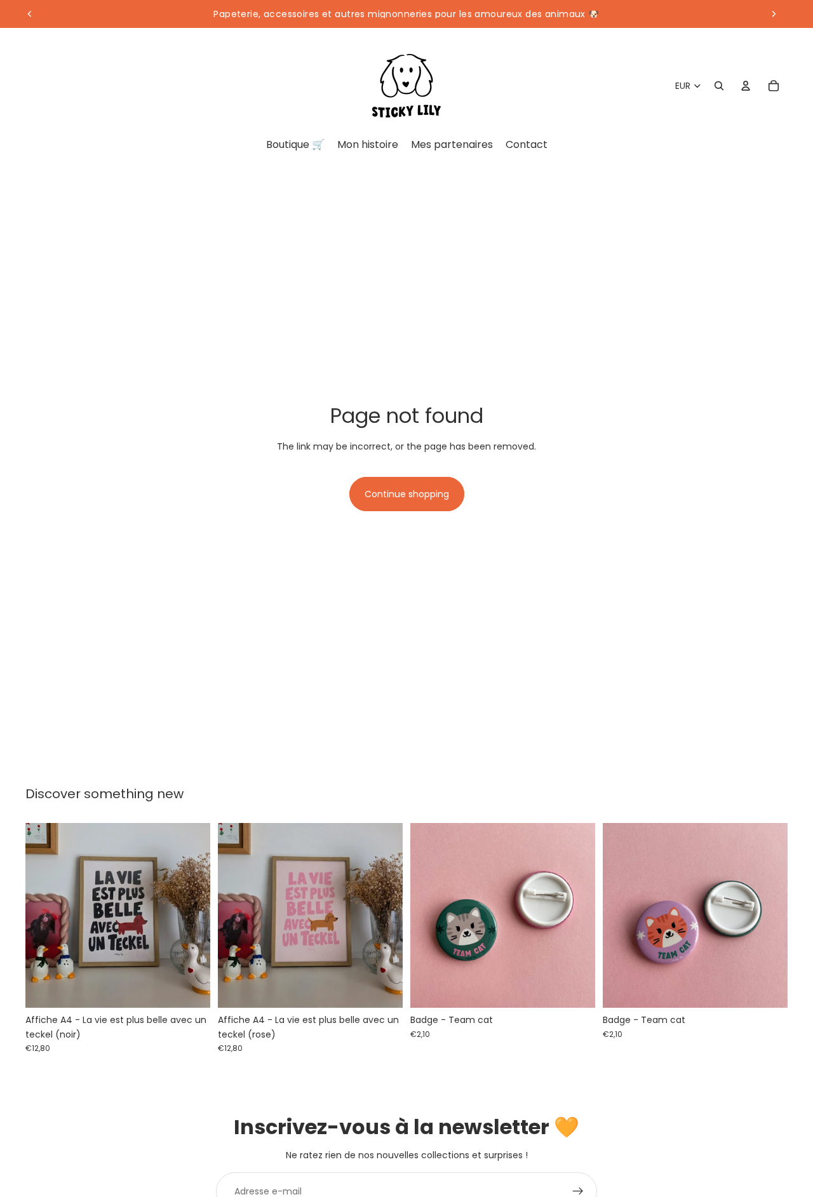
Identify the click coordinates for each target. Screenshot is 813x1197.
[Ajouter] (190, 988)
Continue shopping (407, 494)
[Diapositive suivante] (774, 14)
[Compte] (746, 86)
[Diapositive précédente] (30, 14)
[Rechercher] (719, 86)
